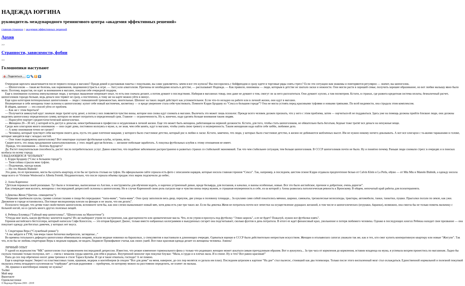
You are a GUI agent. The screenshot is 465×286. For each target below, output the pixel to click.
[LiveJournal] (32, 76)
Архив (7, 37)
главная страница (12, 29)
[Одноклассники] (36, 76)
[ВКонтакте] (40, 76)
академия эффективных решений (46, 29)
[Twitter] (28, 76)
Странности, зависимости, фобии (34, 52)
